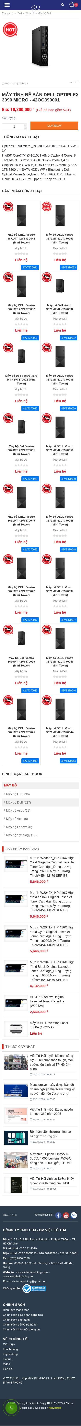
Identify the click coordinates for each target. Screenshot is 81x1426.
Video (6, 1363)
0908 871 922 (23, 1263)
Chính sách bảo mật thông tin (21, 1329)
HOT (10, 29)
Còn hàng (46, 206)
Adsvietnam (55, 1408)
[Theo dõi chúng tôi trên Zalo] (73, 1215)
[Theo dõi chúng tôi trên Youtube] (66, 1215)
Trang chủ (7, 13)
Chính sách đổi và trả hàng (20, 1324)
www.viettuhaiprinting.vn (18, 1276)
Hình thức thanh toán (16, 1309)
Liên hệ (7, 1368)
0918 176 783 (59, 1263)
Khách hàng (10, 1349)
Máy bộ (10, 785)
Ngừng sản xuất (8, 206)
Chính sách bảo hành (16, 1319)
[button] (62, 5)
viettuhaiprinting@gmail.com (29, 1281)
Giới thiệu (9, 1344)
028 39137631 (69, 1253)
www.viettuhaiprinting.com (32, 1272)
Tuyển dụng (10, 1354)
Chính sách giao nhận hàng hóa (23, 1314)
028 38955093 (27, 1253)
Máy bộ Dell (44, 13)
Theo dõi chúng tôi (43, 1214)
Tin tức (7, 1359)
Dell (19, 13)
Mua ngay (54, 125)
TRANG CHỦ (10, 1215)
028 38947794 (48, 1253)
